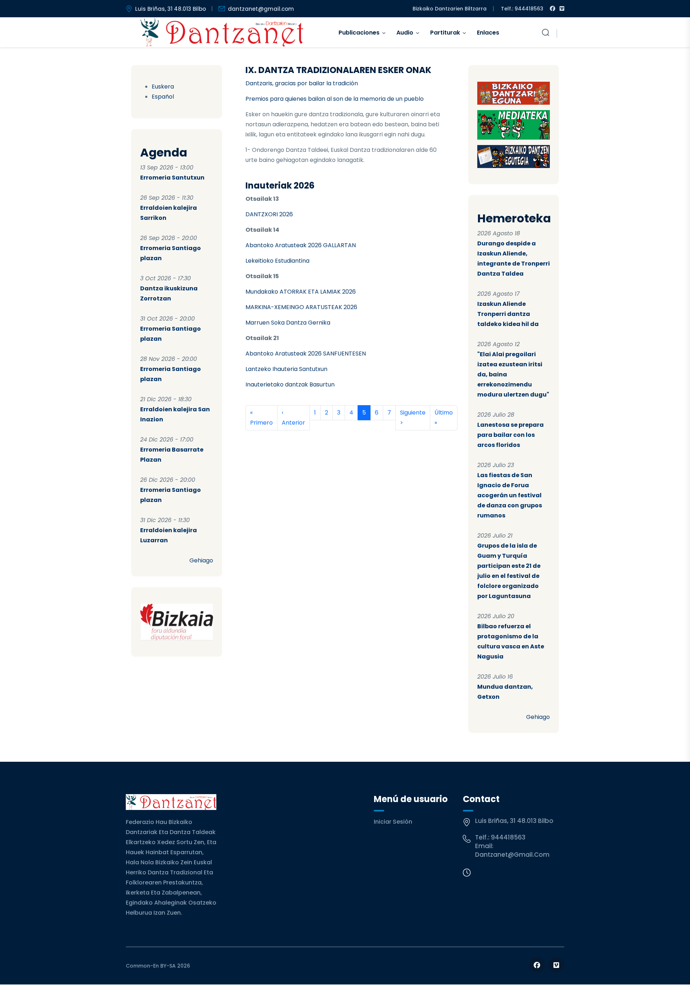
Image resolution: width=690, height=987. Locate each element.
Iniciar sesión (393, 822)
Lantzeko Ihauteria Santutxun (286, 369)
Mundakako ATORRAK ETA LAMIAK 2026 (300, 292)
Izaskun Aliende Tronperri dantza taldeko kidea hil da (508, 314)
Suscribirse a (248, 439)
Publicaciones (359, 32)
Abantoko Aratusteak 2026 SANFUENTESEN (305, 353)
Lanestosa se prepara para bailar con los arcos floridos (510, 435)
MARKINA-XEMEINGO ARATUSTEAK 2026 (301, 307)
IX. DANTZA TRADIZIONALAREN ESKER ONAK (338, 70)
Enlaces (488, 32)
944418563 (508, 837)
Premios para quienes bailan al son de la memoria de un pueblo (334, 99)
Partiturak (445, 32)
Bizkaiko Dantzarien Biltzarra (450, 8)
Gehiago (201, 560)
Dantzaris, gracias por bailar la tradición (301, 83)
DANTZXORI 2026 (269, 214)
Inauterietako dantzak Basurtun (290, 384)
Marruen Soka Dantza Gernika (287, 322)
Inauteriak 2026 (279, 185)
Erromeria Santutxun (172, 177)
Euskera (163, 86)
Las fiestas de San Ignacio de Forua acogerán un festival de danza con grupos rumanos (509, 495)
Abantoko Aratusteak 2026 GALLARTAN (300, 245)
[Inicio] (222, 32)
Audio (404, 32)
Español (163, 96)
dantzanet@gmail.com (261, 9)
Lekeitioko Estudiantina (277, 261)
